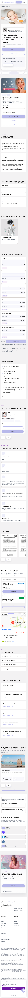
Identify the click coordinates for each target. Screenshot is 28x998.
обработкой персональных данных (10, 890)
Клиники (16, 923)
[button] (13, 263)
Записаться (18, 2)
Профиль (13, 428)
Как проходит (5, 72)
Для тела (16, 906)
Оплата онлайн (4, 935)
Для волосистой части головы (18, 911)
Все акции (13, 789)
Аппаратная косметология (6, 6)
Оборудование (14, 72)
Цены (21, 72)
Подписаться (13, 885)
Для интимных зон (18, 908)
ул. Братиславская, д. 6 (8, 423)
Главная (2, 4)
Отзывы (3, 925)
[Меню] (24, 2)
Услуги (6, 4)
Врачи (15, 921)
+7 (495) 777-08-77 (5, 911)
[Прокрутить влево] (3, 437)
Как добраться (5, 594)
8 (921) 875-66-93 (17, 960)
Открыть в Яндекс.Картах (13, 608)
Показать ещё (16, 341)
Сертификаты (4, 933)
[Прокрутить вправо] (8, 437)
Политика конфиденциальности (5, 938)
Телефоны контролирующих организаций (14, 969)
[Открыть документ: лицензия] (9, 545)
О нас (15, 919)
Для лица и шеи (17, 903)
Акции (2, 921)
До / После (3, 923)
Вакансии (3, 941)
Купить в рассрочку (8, 65)
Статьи (2, 927)
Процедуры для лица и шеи (15, 4)
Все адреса (13, 605)
